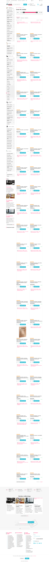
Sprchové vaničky (9, 145)
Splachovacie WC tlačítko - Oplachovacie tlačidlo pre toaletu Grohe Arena (22, 35)
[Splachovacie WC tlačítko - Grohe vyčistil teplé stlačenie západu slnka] (36, 122)
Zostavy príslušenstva (9, 40)
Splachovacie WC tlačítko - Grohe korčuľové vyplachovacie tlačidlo (22, 149)
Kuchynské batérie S (10, 50)
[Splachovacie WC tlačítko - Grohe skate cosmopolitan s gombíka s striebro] (23, 313)
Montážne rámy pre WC (9, 66)
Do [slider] (36, 12)
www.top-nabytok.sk (19, 538)
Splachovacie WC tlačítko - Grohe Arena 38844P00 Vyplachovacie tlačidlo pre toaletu (22, 377)
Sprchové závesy (9, 146)
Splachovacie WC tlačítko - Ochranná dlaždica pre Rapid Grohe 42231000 (35, 339)
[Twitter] (36, 543)
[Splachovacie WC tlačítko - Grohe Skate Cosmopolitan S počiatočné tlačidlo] (23, 179)
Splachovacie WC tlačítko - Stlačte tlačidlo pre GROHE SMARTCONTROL (36, 263)
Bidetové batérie (9, 106)
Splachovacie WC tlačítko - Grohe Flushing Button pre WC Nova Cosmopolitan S (36, 396)
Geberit (8, 91)
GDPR (26, 0)
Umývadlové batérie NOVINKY (10, 118)
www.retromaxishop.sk (20, 540)
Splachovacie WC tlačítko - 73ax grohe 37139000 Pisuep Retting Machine (35, 111)
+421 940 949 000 (32, 5)
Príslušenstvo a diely (10, 110)
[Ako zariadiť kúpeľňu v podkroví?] (10, 196)
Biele (8, 86)
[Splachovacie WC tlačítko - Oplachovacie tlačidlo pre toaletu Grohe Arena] (23, 27)
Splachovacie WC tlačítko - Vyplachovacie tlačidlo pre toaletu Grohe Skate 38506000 (35, 377)
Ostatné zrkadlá (9, 158)
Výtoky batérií (9, 122)
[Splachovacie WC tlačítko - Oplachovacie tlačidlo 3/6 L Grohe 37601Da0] (36, 447)
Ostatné (8, 30)
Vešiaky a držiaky (9, 38)
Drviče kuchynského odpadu (9, 48)
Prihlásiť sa (30, 522)
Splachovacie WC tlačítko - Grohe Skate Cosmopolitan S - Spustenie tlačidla (22, 168)
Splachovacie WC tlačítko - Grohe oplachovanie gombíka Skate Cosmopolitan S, (36, 321)
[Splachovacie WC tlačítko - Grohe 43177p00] (23, 122)
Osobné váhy (9, 28)
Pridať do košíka (23, 38)
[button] (19, 548)
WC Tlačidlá (9, 84)
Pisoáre (8, 68)
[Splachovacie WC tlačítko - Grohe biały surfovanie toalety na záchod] (23, 236)
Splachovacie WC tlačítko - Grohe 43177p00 (22, 129)
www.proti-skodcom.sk (20, 539)
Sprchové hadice (9, 134)
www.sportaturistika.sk (11, 544)
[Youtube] (40, 543)
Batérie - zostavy (9, 104)
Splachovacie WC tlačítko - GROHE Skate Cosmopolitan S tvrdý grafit (35, 282)
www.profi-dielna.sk (28, 538)
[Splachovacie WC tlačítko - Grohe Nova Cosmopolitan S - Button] (36, 236)
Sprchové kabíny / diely (9, 138)
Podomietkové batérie (9, 108)
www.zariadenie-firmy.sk (29, 552)
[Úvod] (9, 4)
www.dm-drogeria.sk (19, 534)
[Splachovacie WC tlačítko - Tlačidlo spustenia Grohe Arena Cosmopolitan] (36, 466)
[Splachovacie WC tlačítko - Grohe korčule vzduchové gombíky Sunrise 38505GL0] (23, 198)
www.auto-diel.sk (28, 535)
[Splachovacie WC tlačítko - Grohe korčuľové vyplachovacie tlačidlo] (23, 141)
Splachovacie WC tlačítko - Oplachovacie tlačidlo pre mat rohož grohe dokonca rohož (22, 455)
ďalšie (41, 481)
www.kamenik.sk (10, 535)
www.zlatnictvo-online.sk (11, 546)
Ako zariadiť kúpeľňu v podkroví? (9, 201)
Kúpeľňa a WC (9, 62)
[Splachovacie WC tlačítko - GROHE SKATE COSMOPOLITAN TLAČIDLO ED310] (36, 84)
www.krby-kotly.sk (28, 540)
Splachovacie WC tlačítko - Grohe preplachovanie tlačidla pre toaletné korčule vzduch (22, 397)
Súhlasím (27, 558)
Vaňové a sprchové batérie (9, 120)
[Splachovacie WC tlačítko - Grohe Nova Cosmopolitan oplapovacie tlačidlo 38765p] (23, 351)
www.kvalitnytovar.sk (20, 535)
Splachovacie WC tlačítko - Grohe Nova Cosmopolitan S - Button (35, 244)
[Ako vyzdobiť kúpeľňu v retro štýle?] (10, 211)
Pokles (8, 176)
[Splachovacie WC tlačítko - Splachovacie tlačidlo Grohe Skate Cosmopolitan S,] (23, 332)
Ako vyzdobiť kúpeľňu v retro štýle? (9, 216)
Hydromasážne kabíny (9, 131)
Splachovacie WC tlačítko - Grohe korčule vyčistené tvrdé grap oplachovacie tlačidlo (22, 302)
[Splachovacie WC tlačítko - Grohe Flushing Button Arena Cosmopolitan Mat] (36, 351)
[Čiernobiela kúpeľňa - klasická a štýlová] (38, 500)
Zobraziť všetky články (9, 224)
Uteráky (8, 36)
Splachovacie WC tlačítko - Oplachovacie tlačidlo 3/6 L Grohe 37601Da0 (35, 455)
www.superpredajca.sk (20, 541)
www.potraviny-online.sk (11, 545)
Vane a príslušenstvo (10, 77)
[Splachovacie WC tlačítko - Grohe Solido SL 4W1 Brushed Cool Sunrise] (36, 27)
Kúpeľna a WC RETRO (9, 64)
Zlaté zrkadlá (9, 163)
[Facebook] (34, 543)
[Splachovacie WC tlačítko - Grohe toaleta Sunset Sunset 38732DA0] (36, 217)
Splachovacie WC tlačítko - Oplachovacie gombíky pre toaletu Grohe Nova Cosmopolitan (22, 475)
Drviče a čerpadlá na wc (10, 60)
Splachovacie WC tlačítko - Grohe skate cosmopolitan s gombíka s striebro (22, 321)
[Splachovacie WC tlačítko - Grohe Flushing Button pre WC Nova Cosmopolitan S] (36, 388)
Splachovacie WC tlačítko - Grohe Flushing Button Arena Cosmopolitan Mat (36, 358)
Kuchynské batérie (9, 174)
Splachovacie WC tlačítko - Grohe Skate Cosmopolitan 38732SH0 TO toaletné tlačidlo (22, 282)
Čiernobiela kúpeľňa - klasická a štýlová (38, 506)
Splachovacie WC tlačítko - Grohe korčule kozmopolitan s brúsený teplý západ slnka (35, 302)
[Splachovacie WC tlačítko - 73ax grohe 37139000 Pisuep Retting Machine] (36, 103)
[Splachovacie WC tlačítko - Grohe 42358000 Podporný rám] (36, 428)
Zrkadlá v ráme (9, 170)
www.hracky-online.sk (10, 540)
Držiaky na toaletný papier (10, 12)
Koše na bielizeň (9, 15)
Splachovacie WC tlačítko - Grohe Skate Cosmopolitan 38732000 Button (35, 416)
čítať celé (9, 207)
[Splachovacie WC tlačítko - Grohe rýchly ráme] (23, 46)
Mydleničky (8, 23)
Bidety (8, 58)
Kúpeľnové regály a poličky (9, 17)
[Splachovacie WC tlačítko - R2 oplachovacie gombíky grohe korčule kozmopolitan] (23, 84)
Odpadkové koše (9, 26)
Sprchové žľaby (9, 148)
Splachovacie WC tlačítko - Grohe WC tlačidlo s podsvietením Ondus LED (22, 111)
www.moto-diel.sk (28, 537)
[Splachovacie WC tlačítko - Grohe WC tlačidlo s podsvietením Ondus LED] (23, 103)
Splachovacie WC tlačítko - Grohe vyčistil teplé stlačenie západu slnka (35, 130)
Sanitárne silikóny (9, 74)
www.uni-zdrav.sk (28, 550)
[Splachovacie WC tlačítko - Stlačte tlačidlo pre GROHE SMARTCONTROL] (36, 255)
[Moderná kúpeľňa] (10, 182)
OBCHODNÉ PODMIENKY (14, 0)
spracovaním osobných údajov (23, 523)
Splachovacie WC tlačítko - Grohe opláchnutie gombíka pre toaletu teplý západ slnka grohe (23, 73)
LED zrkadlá (8, 155)
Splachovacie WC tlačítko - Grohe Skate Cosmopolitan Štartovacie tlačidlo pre (35, 168)
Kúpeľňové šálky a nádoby (9, 21)
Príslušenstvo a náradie (9, 72)
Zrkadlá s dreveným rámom (10, 167)
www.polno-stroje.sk (29, 539)
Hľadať (25, 4)
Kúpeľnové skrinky (9, 19)
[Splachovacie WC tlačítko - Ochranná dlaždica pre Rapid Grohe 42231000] (36, 332)
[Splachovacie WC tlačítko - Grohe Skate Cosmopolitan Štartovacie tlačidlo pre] (36, 160)
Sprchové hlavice (9, 136)
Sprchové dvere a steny (9, 114)
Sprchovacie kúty (9, 140)
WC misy (8, 81)
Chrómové (8, 94)
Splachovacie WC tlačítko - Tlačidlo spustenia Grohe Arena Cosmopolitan (35, 474)
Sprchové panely (9, 141)
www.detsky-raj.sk (10, 536)
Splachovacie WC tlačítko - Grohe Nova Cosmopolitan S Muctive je (35, 187)
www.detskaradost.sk (11, 537)
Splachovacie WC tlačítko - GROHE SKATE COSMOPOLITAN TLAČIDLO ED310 (35, 92)
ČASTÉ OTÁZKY (8, 0)
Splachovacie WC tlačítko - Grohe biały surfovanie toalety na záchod (22, 244)
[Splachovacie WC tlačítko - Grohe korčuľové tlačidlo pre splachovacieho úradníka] (36, 141)
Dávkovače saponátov (8, 46)
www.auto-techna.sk (29, 536)
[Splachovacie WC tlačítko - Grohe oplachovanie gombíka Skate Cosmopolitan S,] (36, 313)
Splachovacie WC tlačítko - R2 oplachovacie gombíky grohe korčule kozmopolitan (22, 92)
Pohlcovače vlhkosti (10, 31)
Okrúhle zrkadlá (9, 156)
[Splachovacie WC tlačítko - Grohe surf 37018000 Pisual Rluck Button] (36, 65)
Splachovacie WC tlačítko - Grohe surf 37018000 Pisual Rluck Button (35, 72)
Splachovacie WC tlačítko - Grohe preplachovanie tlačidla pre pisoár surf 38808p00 (22, 416)
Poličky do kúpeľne (9, 70)
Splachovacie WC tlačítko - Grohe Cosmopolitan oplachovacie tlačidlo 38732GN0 (35, 206)
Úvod (16, 7)
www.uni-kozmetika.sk (20, 545)
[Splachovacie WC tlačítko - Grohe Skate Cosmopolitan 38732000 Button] (36, 408)
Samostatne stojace (10, 161)
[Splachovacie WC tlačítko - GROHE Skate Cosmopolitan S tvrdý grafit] (36, 274)
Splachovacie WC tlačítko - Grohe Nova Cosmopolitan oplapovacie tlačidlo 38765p (22, 358)
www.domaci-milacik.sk (11, 539)
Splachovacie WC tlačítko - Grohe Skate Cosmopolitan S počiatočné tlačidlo (22, 187)
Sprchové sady (9, 143)
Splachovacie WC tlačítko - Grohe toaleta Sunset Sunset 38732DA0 (35, 225)
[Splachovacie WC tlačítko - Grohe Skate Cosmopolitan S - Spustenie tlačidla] (23, 160)
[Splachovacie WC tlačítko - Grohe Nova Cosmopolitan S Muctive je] (36, 179)
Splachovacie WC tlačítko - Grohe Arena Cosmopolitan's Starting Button (22, 263)
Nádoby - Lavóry (9, 25)
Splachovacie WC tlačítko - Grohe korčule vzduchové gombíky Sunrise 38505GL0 (22, 206)
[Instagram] (38, 543)
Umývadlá (8, 75)
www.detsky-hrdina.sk (11, 538)
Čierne (8, 89)
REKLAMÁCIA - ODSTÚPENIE (21, 0)
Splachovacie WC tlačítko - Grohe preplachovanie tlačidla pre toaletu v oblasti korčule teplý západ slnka (22, 436)
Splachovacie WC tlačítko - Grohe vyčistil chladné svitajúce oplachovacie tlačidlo (22, 225)
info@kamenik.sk (37, 541)
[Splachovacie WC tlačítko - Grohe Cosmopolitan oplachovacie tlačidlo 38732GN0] (36, 198)
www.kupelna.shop (10, 541)
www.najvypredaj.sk (19, 536)
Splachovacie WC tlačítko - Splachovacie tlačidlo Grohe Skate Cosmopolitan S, (22, 339)
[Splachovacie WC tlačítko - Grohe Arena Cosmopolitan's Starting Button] (23, 255)
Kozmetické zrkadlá (10, 153)
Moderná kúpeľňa (9, 505)
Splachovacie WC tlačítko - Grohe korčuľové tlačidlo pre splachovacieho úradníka (36, 149)
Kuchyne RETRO (9, 53)
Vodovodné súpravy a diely (10, 79)
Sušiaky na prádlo (9, 33)
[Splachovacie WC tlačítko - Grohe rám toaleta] (36, 46)
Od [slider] (23, 12)
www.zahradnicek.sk (19, 546)
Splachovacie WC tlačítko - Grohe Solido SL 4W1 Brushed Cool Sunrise (36, 35)
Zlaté (8, 96)
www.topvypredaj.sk (19, 537)
